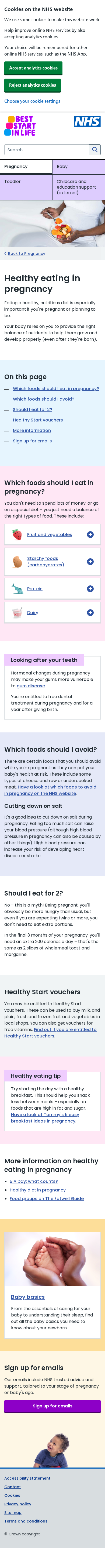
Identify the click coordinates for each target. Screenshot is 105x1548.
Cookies (12, 1495)
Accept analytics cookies (33, 68)
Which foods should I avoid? (43, 399)
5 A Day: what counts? (34, 1181)
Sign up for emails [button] (52, 1406)
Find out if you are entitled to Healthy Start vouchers (50, 1032)
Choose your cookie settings (32, 101)
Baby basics (28, 1297)
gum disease (31, 686)
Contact (12, 1487)
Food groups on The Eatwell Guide (47, 1198)
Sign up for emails (32, 441)
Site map (13, 1512)
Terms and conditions (25, 1521)
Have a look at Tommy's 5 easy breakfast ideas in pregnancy (45, 1118)
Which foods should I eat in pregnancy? (56, 389)
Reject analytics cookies (32, 85)
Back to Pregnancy (26, 253)
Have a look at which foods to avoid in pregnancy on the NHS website (50, 790)
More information (32, 430)
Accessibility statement (27, 1478)
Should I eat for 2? (32, 409)
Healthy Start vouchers (38, 420)
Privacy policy (17, 1504)
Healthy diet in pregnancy (38, 1190)
